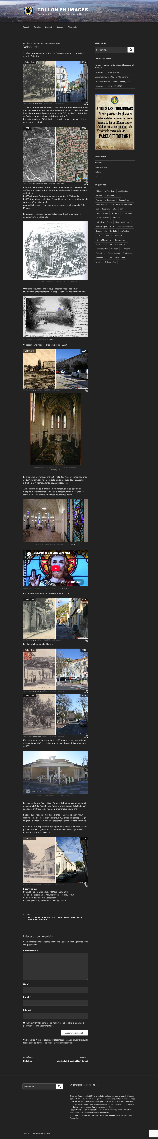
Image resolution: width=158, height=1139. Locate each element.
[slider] (55, 81)
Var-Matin (74, 544)
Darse (122, 209)
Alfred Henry (110, 191)
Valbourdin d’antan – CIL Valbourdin (39, 898)
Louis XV (99, 235)
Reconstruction (102, 249)
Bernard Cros (123, 200)
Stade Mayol (128, 253)
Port (110, 244)
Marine (109, 235)
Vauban (99, 262)
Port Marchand (121, 244)
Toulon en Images (62, 9)
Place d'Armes (120, 240)
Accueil (26, 27)
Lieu (29, 914)
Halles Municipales (122, 222)
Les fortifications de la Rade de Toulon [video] (112, 81)
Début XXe (29, 62)
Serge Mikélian (114, 253)
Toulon (30, 920)
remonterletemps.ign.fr (40, 183)
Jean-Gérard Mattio (125, 227)
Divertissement (101, 167)
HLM (112, 227)
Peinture (118, 235)
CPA (28, 917)
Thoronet (99, 258)
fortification (127, 213)
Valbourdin (41, 920)
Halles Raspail (101, 227)
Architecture (123, 191)
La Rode (113, 231)
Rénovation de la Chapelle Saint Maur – (45, 892)
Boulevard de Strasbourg (122, 204)
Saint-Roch (76, 917)
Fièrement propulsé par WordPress (36, 1133)
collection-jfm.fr (38, 103)
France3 (65, 588)
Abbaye (99, 191)
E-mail (27, 997)
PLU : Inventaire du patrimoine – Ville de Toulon (44, 901)
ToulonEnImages (52, 43)
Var (123, 258)
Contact (48, 27)
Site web (27, 1010)
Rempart (114, 249)
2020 (84, 128)
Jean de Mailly (101, 231)
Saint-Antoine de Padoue (44, 917)
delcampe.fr (55, 470)
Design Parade (102, 213)
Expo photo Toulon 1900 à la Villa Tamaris (111, 77)
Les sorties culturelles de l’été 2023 (108, 86)
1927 (27, 128)
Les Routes (124, 231)
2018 (84, 62)
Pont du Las (100, 244)
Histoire (98, 172)
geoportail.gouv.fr (59, 183)
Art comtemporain (112, 195)
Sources (60, 27)
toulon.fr (73, 281)
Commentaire (30, 950)
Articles (37, 27)
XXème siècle (110, 262)
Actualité (98, 163)
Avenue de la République (105, 200)
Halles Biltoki (117, 218)
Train (117, 258)
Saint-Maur (64, 917)
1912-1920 (29, 839)
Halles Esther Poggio (104, 222)
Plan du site (72, 27)
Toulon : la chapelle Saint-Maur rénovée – (48, 895)
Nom (26, 984)
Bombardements (102, 204)
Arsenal (99, 195)
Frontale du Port (102, 218)
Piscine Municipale (103, 240)
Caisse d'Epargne (103, 209)
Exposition (115, 213)
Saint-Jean (125, 249)
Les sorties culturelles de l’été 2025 (108, 72)
